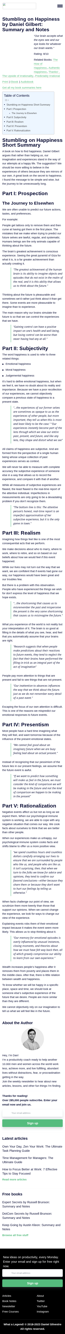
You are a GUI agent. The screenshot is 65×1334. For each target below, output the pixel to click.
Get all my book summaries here (21, 87)
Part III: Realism (14, 121)
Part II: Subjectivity (16, 117)
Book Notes (9, 1301)
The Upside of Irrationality (17, 75)
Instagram (43, 1311)
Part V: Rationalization (18, 130)
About (40, 1295)
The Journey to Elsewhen (24, 113)
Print (5, 81)
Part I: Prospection (16, 109)
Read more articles (14, 1179)
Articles (6, 1295)
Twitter (41, 1301)
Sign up (32, 1123)
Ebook (14, 81)
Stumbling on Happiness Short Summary (28, 104)
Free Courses (10, 1311)
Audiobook (27, 81)
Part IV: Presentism (16, 126)
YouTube (42, 1306)
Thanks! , (54, 71)
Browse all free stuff (15, 1235)
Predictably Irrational (47, 75)
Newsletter (8, 1306)
